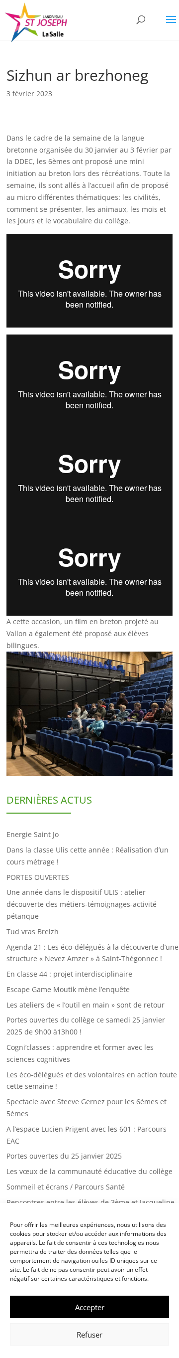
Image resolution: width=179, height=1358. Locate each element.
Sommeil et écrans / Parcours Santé (65, 1186)
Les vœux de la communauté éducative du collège (89, 1171)
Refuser (89, 1335)
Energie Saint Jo (32, 834)
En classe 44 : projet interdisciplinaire (69, 974)
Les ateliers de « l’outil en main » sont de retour (85, 1005)
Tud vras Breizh (32, 931)
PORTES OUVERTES (37, 877)
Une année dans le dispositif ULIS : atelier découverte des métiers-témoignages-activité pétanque (81, 904)
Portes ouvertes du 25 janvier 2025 (64, 1156)
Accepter (89, 1307)
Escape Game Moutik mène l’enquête (68, 989)
